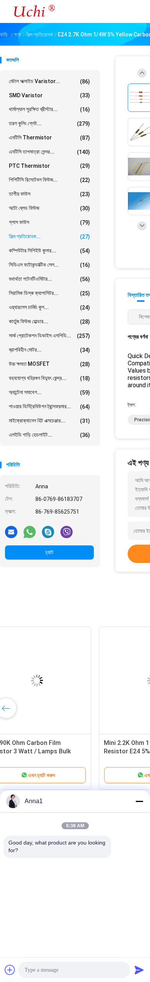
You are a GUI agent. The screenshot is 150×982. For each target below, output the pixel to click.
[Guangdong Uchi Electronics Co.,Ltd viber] (66, 531)
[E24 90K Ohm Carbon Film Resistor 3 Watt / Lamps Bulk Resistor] (60, 680)
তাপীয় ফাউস (49, 194)
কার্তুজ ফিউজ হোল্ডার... (49, 321)
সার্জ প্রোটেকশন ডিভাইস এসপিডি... (49, 335)
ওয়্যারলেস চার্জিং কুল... (49, 307)
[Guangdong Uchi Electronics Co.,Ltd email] (11, 531)
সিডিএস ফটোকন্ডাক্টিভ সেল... (49, 265)
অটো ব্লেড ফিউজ (49, 208)
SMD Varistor (49, 95)
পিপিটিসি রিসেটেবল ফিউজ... (49, 180)
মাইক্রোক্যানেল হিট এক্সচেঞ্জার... (49, 420)
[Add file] (10, 969)
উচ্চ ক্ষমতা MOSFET (49, 364)
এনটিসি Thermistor (49, 137)
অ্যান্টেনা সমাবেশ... (49, 392)
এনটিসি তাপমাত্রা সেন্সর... (49, 152)
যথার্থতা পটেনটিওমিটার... (49, 279)
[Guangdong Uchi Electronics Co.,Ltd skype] (48, 531)
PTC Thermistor (49, 166)
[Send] (139, 969)
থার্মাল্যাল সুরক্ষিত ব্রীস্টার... (49, 109)
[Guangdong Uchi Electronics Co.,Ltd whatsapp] (29, 531)
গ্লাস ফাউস (49, 222)
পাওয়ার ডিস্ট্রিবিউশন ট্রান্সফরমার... (49, 406)
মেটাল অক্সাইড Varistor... (49, 81)
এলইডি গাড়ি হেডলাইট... (49, 435)
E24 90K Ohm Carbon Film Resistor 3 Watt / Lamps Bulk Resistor (52, 751)
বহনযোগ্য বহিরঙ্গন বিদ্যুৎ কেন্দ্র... (49, 378)
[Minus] (139, 801)
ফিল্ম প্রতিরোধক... (49, 236)
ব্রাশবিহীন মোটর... (49, 350)
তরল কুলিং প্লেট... (49, 123)
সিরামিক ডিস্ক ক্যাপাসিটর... (49, 293)
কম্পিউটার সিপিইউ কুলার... (49, 250)
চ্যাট (49, 552)
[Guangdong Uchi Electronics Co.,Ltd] (34, 11)
